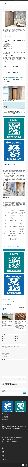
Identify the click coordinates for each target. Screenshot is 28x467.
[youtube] (5, 419)
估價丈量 (24, 0)
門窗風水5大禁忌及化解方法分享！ (5, 353)
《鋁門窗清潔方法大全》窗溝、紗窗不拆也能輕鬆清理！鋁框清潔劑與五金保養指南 (10, 346)
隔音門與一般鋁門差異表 (8, 38)
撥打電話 (14, 116)
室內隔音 (8, 304)
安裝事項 (3, 456)
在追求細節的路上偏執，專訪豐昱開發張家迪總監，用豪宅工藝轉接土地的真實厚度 (12, 435)
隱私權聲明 (16, 463)
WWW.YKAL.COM (6, 416)
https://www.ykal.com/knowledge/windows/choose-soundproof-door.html (15, 301)
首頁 (3, 7)
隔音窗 (5, 304)
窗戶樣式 (17, 0)
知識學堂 (6, 7)
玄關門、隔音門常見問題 (8, 37)
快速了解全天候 (5, 0)
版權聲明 (10, 463)
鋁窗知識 (9, 7)
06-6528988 (4, 415)
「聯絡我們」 (18, 112)
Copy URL (23, 307)
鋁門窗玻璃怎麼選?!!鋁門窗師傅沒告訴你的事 (6, 348)
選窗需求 (15, 0)
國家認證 (3, 448)
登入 (21, 463)
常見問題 (20, 0)
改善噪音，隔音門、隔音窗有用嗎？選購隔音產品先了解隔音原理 (14, 77)
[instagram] (7, 419)
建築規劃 (19, 323)
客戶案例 (22, 0)
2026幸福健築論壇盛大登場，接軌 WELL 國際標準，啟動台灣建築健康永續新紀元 (12, 437)
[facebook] (4, 419)
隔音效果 (11, 304)
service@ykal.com (5, 417)
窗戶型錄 (3, 452)
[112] (3, 310)
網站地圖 (3, 455)
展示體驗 (2, 0)
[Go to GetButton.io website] (26, 466)
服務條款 (13, 463)
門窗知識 (3, 451)
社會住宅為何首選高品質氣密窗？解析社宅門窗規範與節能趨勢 (9, 441)
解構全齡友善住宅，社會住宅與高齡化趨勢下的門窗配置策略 (9, 439)
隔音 (3, 304)
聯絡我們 (3, 447)
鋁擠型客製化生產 (4, 459)
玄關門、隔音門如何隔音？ (8, 36)
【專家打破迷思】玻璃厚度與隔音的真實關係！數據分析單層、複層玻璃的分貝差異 (10, 355)
